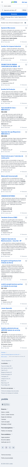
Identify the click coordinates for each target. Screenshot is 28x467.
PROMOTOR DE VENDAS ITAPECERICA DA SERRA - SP (10, 65)
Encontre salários (5, 439)
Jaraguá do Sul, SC (5, 378)
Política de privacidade (7, 458)
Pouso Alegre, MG (5, 385)
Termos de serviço (6, 454)
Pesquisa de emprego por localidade (9, 393)
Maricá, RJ (3, 380)
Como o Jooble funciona (7, 414)
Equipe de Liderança (6, 417)
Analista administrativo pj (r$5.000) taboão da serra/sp (10, 329)
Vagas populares (5, 437)
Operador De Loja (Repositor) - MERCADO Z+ (11, 133)
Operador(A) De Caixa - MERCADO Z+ (8, 109)
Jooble (11, 463)
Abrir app (24, 2)
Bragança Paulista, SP (6, 372)
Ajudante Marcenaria (8, 28)
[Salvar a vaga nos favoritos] (26, 28)
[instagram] (6, 447)
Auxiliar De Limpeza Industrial (11, 46)
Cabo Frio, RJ (4, 370)
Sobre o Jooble (5, 412)
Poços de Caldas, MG (6, 366)
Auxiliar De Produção (8, 89)
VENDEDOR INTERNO (8, 196)
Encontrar (14, 14)
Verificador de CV (5, 442)
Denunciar (24, 41)
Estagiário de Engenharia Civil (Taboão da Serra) (11, 262)
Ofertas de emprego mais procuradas (10, 391)
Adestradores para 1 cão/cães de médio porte (12, 157)
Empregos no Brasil (6, 424)
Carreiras (3, 419)
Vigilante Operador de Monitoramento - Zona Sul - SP (11, 240)
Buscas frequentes (6, 360)
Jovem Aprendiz (6, 308)
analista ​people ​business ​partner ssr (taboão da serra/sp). (12, 285)
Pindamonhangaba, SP (6, 374)
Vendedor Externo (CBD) (9, 217)
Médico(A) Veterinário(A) (9, 176)
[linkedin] (13, 447)
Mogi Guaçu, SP (5, 382)
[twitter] (9, 447)
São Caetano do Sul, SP (7, 368)
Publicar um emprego (6, 430)
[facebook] (2, 447)
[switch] (25, 23)
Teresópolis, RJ (4, 376)
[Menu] (2, 2)
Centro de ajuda (5, 421)
